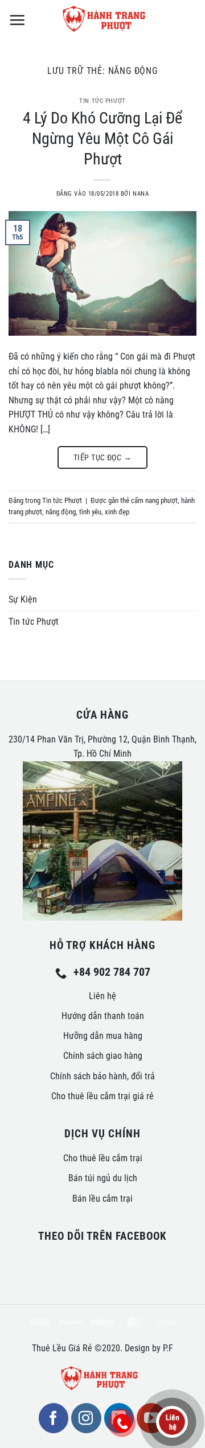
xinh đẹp (117, 512)
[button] (17, 20)
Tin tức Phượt (102, 101)
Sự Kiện (23, 599)
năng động (61, 512)
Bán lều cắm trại (102, 1198)
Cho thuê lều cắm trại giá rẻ (102, 1096)
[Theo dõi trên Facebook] (53, 1418)
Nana (141, 193)
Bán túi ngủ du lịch (102, 1178)
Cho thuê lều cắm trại (102, 1158)
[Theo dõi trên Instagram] (86, 1418)
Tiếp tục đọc (102, 457)
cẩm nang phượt (154, 500)
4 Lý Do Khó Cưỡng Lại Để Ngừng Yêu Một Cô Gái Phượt (102, 139)
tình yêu (90, 512)
